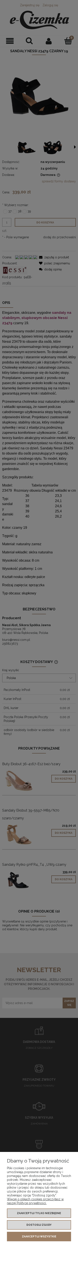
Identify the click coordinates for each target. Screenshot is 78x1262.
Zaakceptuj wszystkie (39, 1236)
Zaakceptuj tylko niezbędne (39, 1213)
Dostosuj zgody (39, 1224)
